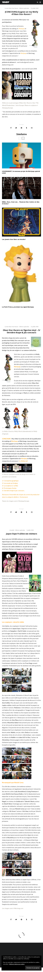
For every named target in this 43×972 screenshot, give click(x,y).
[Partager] (10, 128)
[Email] (31, 128)
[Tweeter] (16, 128)
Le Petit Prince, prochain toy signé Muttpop (18, 307)
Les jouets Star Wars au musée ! (14, 239)
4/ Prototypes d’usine (9, 488)
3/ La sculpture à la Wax (10, 486)
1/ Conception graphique (10, 481)
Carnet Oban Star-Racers (11, 8)
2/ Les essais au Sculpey (10, 483)
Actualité (12, 530)
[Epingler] (21, 128)
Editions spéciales (24, 8)
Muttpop (21, 28)
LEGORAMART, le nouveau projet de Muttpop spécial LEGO (21, 172)
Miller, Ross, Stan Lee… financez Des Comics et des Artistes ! (20, 203)
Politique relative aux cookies (17, 964)
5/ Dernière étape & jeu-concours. (13, 490)
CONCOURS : (6, 439)
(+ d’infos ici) (23, 461)
